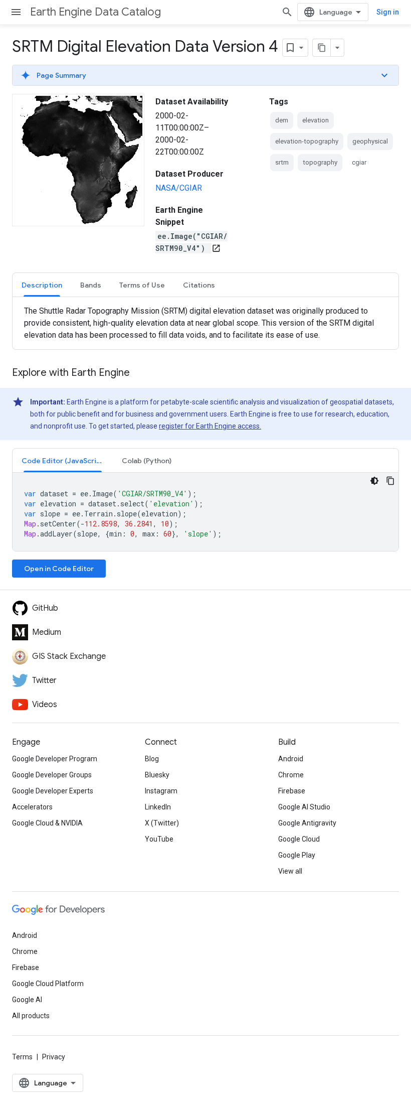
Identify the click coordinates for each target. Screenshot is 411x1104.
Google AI (27, 1000)
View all (290, 871)
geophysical (370, 141)
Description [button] (42, 285)
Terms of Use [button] (142, 285)
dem (281, 120)
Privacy (53, 1057)
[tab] (42, 285)
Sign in (387, 12)
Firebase (291, 791)
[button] (205, 75)
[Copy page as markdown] (322, 47)
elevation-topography (306, 141)
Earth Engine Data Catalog (95, 12)
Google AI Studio (304, 807)
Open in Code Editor (59, 568)
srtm (282, 162)
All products (31, 1016)
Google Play (296, 855)
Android (290, 759)
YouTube (159, 839)
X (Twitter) (162, 823)
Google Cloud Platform (48, 984)
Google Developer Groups (52, 775)
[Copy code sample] (390, 481)
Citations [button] (199, 285)
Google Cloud (299, 839)
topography (320, 162)
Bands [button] (90, 285)
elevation (315, 120)
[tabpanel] (205, 323)
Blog (152, 759)
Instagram (161, 791)
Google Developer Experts (52, 791)
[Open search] (287, 12)
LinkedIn (158, 807)
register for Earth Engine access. (210, 426)
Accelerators (32, 807)
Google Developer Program (54, 759)
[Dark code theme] (374, 481)
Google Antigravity (307, 823)
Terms (22, 1057)
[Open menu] (16, 12)
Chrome (291, 775)
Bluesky (157, 775)
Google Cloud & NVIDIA (47, 823)
